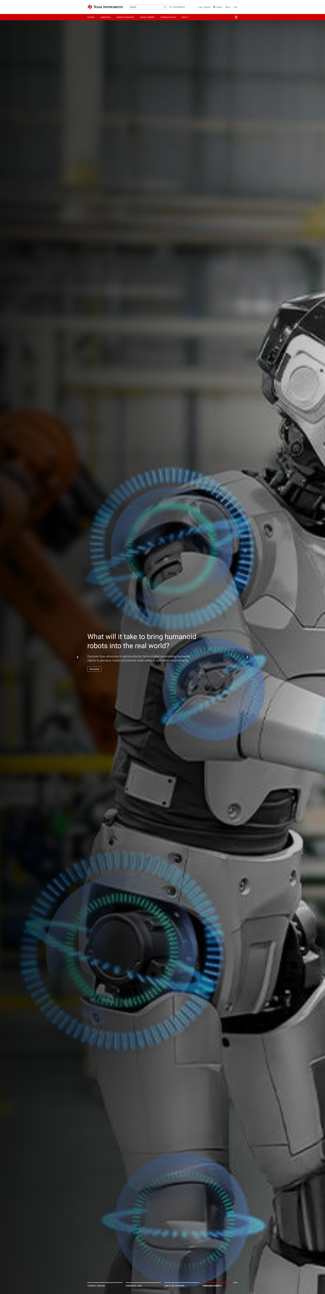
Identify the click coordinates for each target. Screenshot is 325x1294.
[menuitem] (236, 17)
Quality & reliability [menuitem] (147, 17)
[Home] (105, 7)
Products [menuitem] (91, 17)
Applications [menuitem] (105, 17)
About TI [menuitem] (185, 17)
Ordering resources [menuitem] (168, 17)
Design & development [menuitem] (125, 17)
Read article (94, 669)
